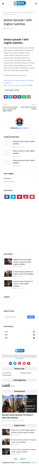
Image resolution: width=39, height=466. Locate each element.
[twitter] (13, 197)
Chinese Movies (7, 375)
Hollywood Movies (25, 373)
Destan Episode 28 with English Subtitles (24, 142)
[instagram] (25, 197)
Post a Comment (9, 181)
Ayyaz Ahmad (23, 128)
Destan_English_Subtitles (15, 12)
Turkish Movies (6, 373)
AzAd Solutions (8, 420)
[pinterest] (19, 197)
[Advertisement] (19, 226)
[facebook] (7, 197)
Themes (17, 462)
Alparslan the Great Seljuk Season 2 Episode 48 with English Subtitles (22, 262)
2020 (19, 338)
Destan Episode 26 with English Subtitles (24, 161)
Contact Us (23, 459)
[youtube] (32, 197)
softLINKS (34, 462)
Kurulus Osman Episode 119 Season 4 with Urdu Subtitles (23, 273)
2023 (20, 331)
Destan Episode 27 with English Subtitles (24, 152)
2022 (20, 335)
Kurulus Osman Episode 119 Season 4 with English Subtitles (23, 283)
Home (5, 12)
